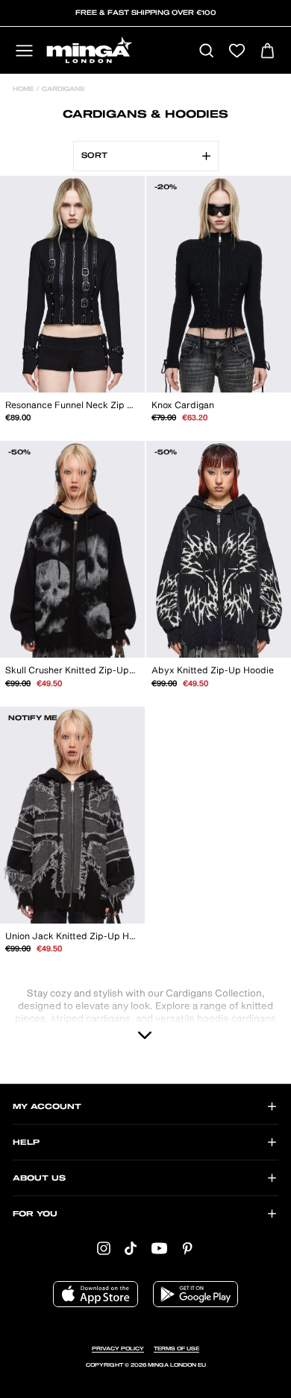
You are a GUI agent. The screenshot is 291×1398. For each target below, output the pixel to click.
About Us (39, 1178)
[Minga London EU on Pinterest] (187, 1249)
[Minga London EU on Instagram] (103, 1249)
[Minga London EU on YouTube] (159, 1249)
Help (26, 1142)
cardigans (62, 89)
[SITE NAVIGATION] (24, 51)
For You (35, 1214)
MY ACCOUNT (47, 1107)
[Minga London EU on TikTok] (130, 1249)
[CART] (267, 51)
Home (23, 89)
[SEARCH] (206, 51)
